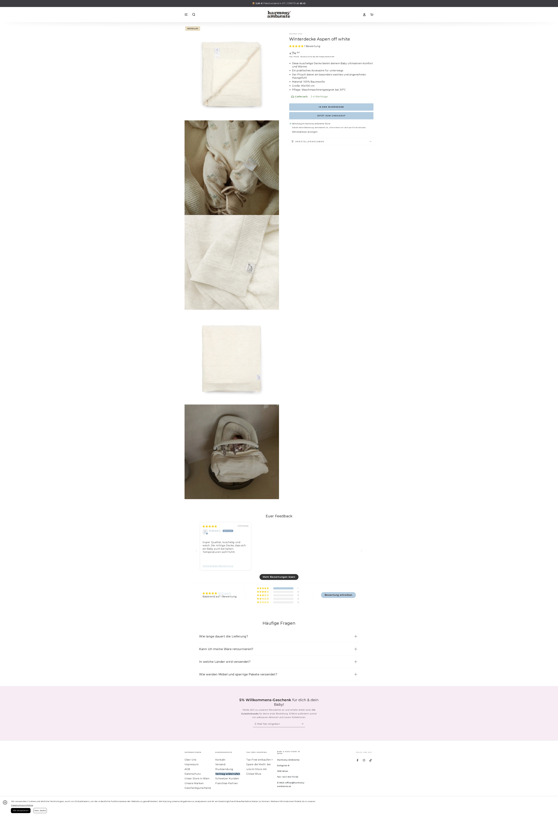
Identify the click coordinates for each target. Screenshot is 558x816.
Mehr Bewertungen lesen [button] (279, 577)
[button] (193, 14)
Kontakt (220, 759)
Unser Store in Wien (197, 778)
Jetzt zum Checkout (331, 116)
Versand (303, 56)
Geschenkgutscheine (198, 788)
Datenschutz (193, 773)
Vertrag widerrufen (227, 773)
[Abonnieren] (303, 724)
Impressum (191, 764)
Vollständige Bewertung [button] (218, 566)
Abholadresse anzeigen (305, 132)
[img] (210, 526)
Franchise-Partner (226, 783)
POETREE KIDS (295, 34)
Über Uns (190, 759)
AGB (187, 769)
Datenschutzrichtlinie (22, 805)
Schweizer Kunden (227, 778)
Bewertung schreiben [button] (338, 595)
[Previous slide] (196, 550)
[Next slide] (361, 550)
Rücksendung (224, 769)
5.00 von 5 (224, 593)
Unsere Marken (194, 783)
